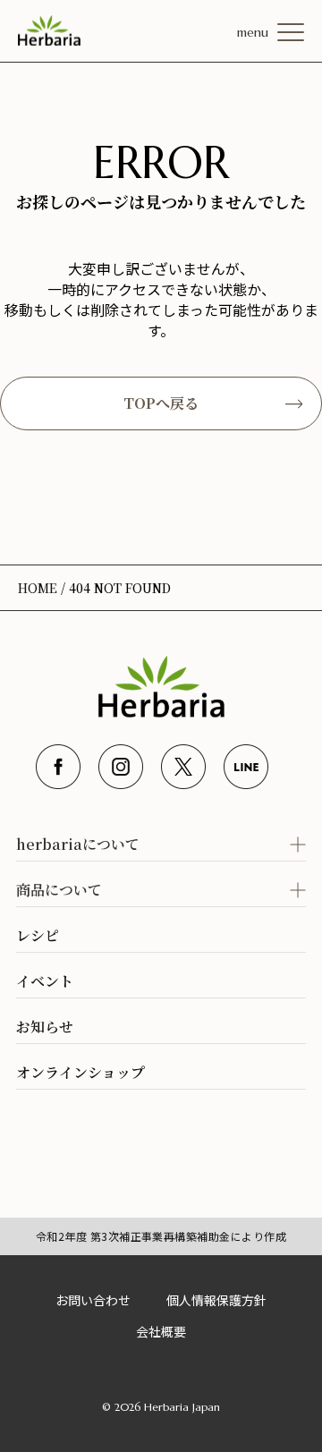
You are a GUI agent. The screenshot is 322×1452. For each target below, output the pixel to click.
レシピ (37, 935)
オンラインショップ (80, 1072)
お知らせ (44, 1026)
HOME (37, 588)
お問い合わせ (93, 1300)
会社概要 (161, 1331)
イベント (44, 981)
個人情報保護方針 (216, 1300)
